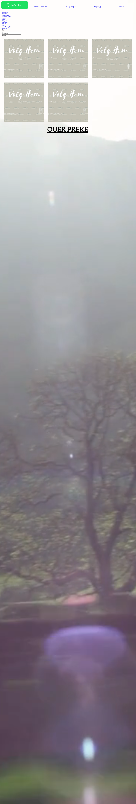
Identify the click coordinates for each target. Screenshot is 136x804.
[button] (68, 32)
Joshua (4, 20)
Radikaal (4, 30)
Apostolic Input (6, 18)
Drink (3, 21)
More (4, 14)
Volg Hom (5, 26)
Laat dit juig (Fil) (6, 29)
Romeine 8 (5, 15)
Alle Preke (5, 12)
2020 (3, 27)
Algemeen (5, 24)
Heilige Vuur (5, 23)
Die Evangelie (6, 17)
